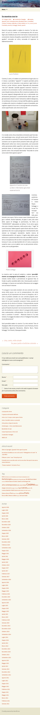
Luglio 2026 (5, 510)
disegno (4, 488)
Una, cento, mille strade (11, 340)
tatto (26, 495)
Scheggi (14, 25)
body (18, 485)
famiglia (13, 488)
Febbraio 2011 (6, 701)
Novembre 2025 (6, 524)
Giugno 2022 (5, 550)
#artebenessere (8, 477)
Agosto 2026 (5, 507)
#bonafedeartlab (15, 479)
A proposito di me (7, 411)
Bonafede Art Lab (7, 429)
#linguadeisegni (22, 479)
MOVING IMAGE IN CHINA (22, 490)
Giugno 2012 (5, 683)
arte (29, 481)
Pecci (11, 493)
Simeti (19, 25)
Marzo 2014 (5, 646)
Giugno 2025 (5, 533)
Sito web (4, 385)
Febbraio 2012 (6, 689)
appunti (4, 21)
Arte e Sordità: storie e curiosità (11, 420)
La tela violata (21, 23)
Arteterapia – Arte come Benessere (12, 426)
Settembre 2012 (6, 675)
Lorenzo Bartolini (6, 490)
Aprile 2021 (5, 556)
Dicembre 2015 (6, 597)
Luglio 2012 (5, 680)
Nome (4, 377)
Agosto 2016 (5, 582)
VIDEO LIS (4, 437)
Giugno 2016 (5, 588)
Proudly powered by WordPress (11, 711)
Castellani (30, 21)
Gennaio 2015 (5, 623)
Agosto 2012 (5, 678)
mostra (10, 25)
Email (4, 381)
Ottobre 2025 (5, 527)
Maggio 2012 (5, 686)
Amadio (31, 19)
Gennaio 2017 (5, 576)
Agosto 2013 (5, 660)
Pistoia (17, 493)
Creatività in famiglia (20, 19)
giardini (29, 488)
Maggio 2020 (5, 559)
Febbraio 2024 (6, 545)
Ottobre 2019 (5, 565)
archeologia (25, 481)
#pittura (30, 479)
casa (21, 485)
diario (36, 485)
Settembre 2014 (6, 634)
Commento (6, 364)
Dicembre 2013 (6, 649)
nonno (29, 490)
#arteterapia (7, 479)
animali (3, 481)
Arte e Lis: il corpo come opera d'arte (12, 417)
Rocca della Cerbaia (7, 495)
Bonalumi (21, 21)
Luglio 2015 (5, 605)
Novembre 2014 (6, 628)
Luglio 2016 (5, 585)
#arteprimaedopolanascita (24, 477)
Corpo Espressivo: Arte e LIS (10, 432)
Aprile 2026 (5, 516)
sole (21, 495)
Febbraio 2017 (6, 574)
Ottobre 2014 (5, 631)
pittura (21, 493)
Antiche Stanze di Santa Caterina (13, 481)
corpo (24, 485)
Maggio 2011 (5, 695)
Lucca (31, 23)
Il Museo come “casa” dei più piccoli (12, 457)
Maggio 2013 (5, 663)
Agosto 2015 (5, 602)
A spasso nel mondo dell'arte (10, 414)
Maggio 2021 (5, 553)
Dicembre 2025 (6, 522)
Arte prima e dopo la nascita (9, 423)
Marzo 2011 (5, 698)
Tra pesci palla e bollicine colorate (24, 343)
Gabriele (14, 23)
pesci (14, 493)
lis (31, 488)
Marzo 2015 (5, 617)
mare (15, 490)
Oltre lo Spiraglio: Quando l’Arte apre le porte (14, 449)
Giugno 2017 (5, 568)
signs (18, 495)
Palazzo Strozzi (6, 493)
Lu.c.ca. (27, 23)
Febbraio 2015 (6, 620)
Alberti (34, 479)
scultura (14, 495)
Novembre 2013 (6, 652)
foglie (19, 488)
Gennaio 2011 (5, 704)
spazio (23, 25)
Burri (26, 21)
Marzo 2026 (5, 519)
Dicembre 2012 (6, 672)
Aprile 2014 (5, 643)
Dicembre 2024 (6, 542)
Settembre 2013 (6, 657)
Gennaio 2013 (5, 669)
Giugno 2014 (5, 640)
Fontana (9, 23)
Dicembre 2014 (6, 626)
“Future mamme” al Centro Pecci (11, 465)
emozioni (8, 488)
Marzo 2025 (5, 536)
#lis (26, 479)
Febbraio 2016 (6, 594)
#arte (3, 477)
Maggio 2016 (5, 591)
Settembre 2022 (6, 548)
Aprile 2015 (5, 614)
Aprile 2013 (5, 666)
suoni (23, 495)
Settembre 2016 (6, 579)
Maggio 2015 (5, 611)
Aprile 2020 (5, 562)
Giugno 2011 (5, 692)
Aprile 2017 (5, 571)
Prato (26, 493)
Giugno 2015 (5, 608)
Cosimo (4, 23)
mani (12, 490)
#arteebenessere (14, 477)
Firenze (16, 488)
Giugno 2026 (5, 513)
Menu (3, 9)
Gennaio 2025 (5, 539)
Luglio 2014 (5, 637)
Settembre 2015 (6, 600)
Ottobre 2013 (5, 654)
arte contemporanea (12, 21)
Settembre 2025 (6, 530)
